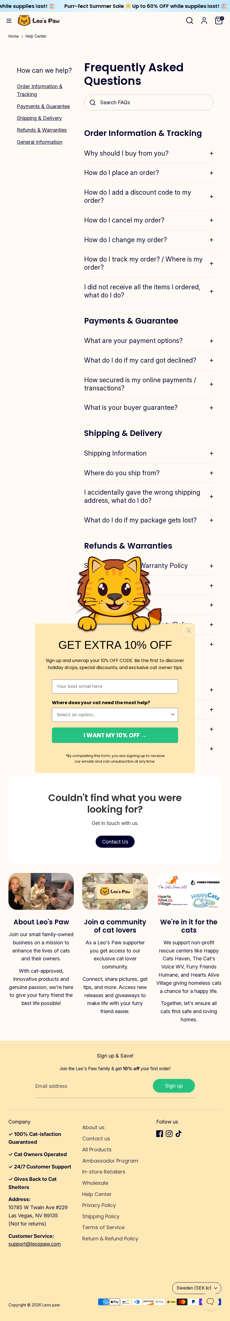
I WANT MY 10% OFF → (115, 735)
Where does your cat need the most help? (101, 702)
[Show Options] (173, 715)
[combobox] (113, 715)
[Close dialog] (189, 630)
